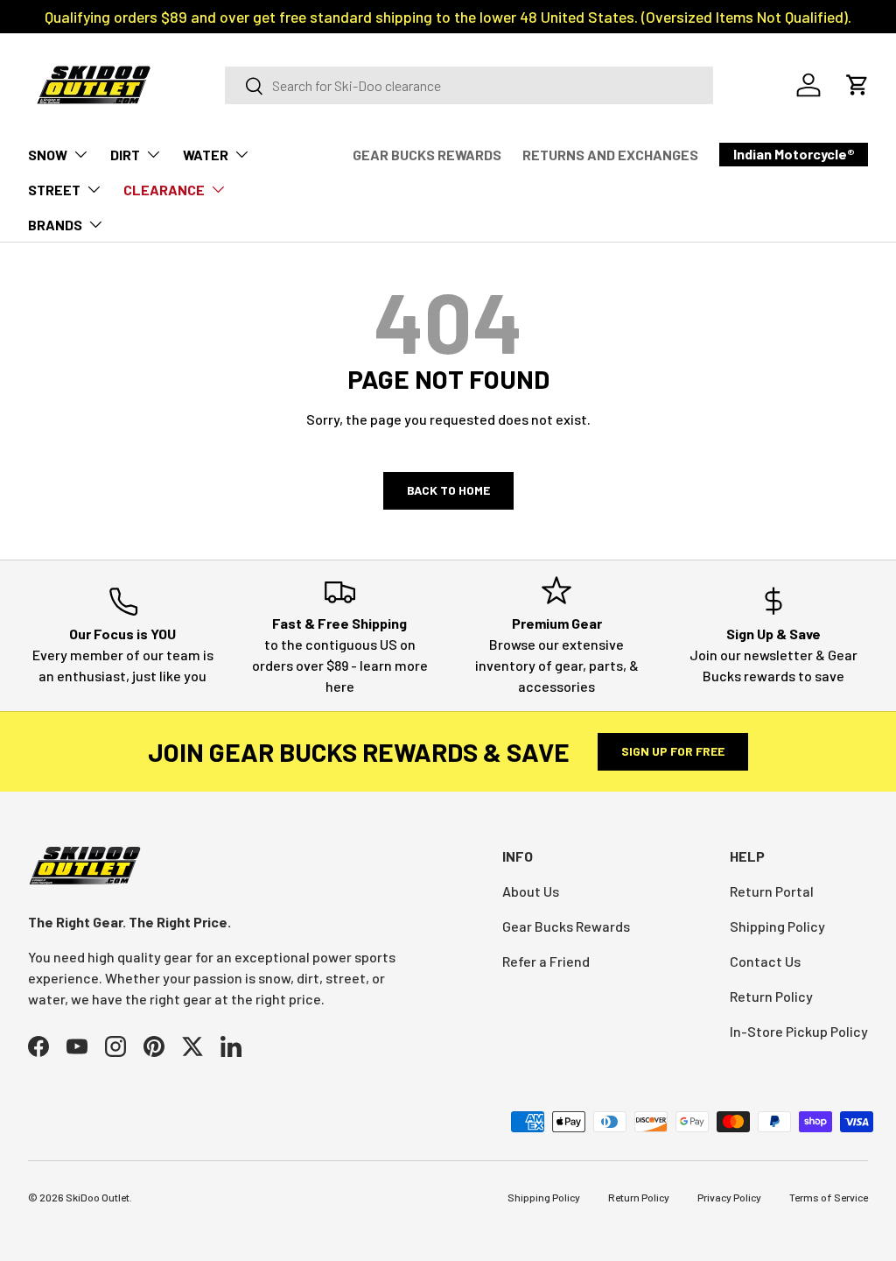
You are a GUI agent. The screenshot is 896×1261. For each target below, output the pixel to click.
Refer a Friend (546, 961)
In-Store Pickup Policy (799, 1031)
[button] (857, 85)
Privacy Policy (729, 1197)
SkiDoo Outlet (98, 1197)
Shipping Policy (777, 926)
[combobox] (469, 85)
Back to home (448, 490)
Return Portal (772, 891)
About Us (530, 891)
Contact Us (765, 961)
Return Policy (771, 996)
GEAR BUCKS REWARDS (427, 154)
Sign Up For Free (672, 750)
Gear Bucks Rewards (566, 926)
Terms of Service (828, 1197)
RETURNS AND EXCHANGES (610, 154)
